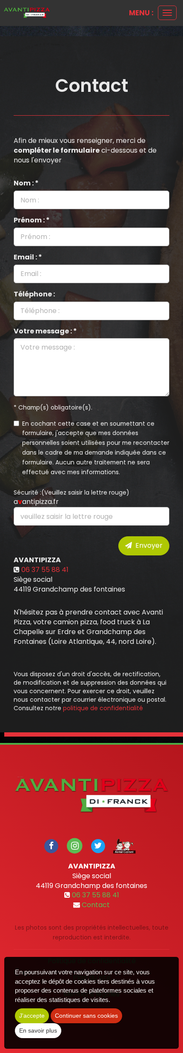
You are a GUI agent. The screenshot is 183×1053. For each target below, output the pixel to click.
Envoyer (147, 545)
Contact (96, 905)
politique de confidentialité (103, 708)
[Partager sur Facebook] (51, 846)
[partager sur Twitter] (98, 846)
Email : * (28, 257)
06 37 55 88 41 (45, 570)
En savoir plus (38, 1030)
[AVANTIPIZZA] (26, 12)
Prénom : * (32, 220)
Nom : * (26, 183)
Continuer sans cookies (86, 1015)
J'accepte (32, 1015)
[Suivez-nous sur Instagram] (75, 846)
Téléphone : (34, 294)
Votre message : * (45, 331)
